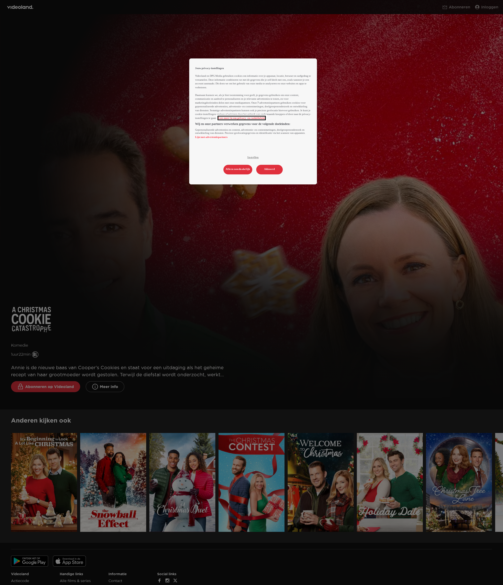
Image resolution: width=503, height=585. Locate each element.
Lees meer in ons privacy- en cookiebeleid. (241, 118)
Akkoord (269, 169)
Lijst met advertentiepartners (211, 137)
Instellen (253, 157)
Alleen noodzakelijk (238, 169)
